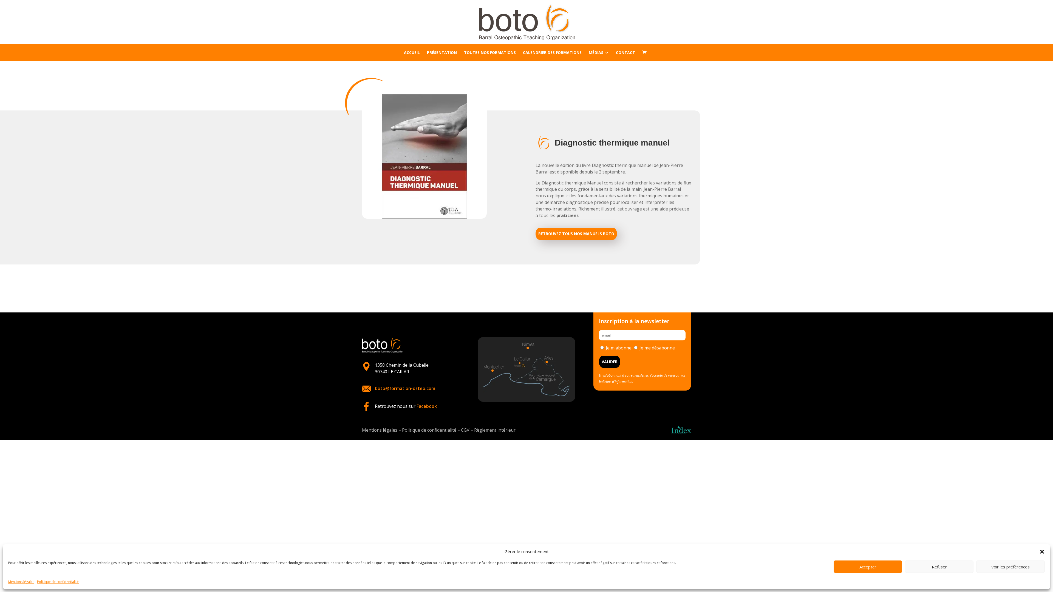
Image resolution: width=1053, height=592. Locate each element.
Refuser (939, 567)
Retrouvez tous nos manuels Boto (576, 233)
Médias (596, 53)
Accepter (867, 567)
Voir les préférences (1010, 567)
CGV (465, 430)
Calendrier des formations (552, 53)
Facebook (427, 406)
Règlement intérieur (495, 430)
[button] (1042, 551)
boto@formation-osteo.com (405, 388)
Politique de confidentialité (58, 581)
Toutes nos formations (490, 53)
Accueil (412, 53)
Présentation (442, 53)
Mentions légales (21, 581)
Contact (625, 53)
